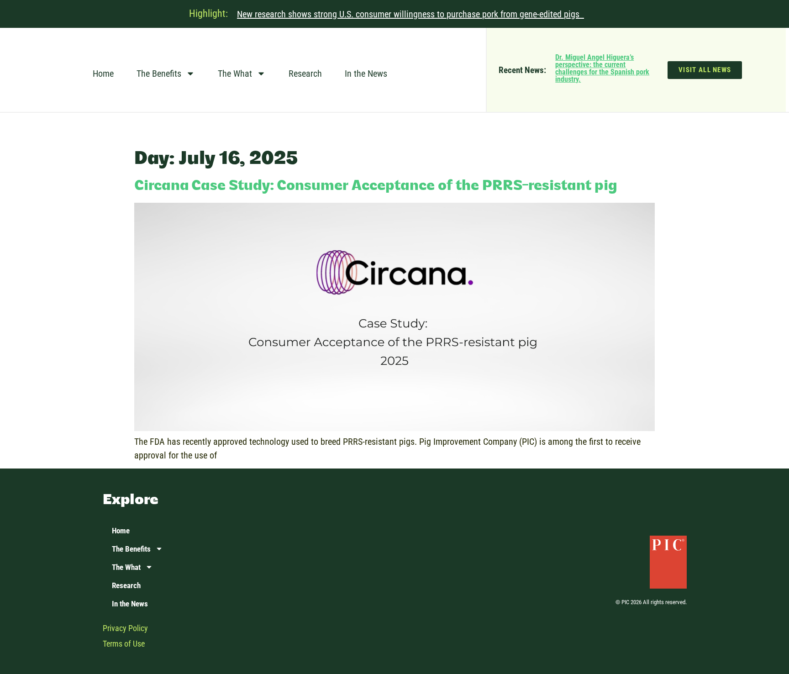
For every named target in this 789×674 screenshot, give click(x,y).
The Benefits (159, 73)
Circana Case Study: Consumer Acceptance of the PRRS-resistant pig (375, 186)
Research (305, 73)
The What (235, 73)
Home (103, 73)
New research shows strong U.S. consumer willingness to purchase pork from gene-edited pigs (410, 14)
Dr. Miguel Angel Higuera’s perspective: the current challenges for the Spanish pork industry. (602, 68)
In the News (366, 73)
